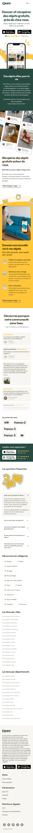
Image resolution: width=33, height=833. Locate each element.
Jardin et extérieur (12, 566)
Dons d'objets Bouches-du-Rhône (12, 708)
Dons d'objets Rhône (8, 699)
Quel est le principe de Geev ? (14, 495)
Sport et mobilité (11, 599)
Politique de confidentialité (11, 811)
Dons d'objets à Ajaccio (9, 662)
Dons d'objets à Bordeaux (9, 623)
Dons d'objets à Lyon (8, 645)
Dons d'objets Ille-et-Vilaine (10, 695)
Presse (4, 799)
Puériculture (10, 595)
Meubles (9, 561)
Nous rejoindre (7, 782)
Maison (21, 561)
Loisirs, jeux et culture (13, 590)
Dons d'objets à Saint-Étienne (11, 616)
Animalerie (10, 604)
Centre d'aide (6, 779)
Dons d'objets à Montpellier (10, 619)
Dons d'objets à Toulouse (9, 626)
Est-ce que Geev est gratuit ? (14, 520)
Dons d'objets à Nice (8, 665)
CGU (3, 808)
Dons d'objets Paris (7, 715)
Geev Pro (5, 792)
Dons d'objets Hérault (8, 676)
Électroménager (11, 576)
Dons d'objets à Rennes (9, 636)
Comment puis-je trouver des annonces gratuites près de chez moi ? (14, 546)
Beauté (20, 585)
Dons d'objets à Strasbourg (10, 629)
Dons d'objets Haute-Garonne (11, 682)
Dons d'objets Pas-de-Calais (10, 686)
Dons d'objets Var (7, 712)
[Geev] (7, 3)
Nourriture (23, 604)
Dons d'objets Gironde (8, 679)
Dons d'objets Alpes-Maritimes (11, 718)
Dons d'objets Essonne (8, 689)
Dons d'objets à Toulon (8, 652)
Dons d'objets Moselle (8, 705)
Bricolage (9, 571)
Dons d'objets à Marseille (9, 649)
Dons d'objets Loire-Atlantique (11, 692)
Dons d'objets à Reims (8, 642)
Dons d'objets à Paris (8, 658)
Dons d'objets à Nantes (9, 632)
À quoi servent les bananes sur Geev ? (14, 536)
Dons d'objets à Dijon (8, 639)
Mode (8, 585)
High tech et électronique (14, 580)
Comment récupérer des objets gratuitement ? (14, 528)
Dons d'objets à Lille (8, 655)
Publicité (5, 795)
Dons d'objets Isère (7, 702)
